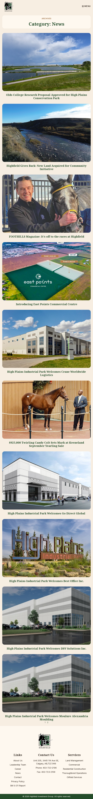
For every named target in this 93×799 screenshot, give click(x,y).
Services (74, 755)
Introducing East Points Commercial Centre (46, 304)
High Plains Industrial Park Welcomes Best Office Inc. (46, 581)
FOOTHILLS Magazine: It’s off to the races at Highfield (46, 236)
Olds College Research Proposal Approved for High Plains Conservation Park (46, 96)
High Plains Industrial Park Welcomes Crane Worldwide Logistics (46, 373)
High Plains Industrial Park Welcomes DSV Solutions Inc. (46, 648)
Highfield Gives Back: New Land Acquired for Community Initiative (46, 167)
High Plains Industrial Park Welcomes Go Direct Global (46, 513)
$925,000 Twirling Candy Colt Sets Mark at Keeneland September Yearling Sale (46, 444)
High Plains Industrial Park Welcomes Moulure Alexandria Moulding (46, 717)
